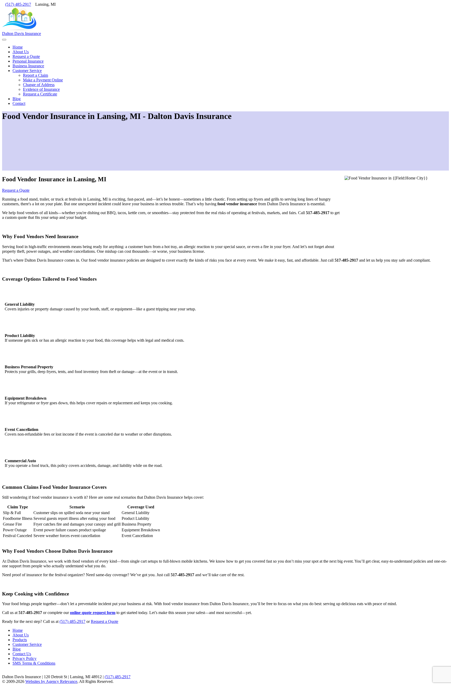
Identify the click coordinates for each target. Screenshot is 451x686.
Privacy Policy (25, 658)
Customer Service (27, 644)
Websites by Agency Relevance (51, 681)
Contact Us (22, 654)
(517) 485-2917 (18, 4)
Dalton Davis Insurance (21, 33)
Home (18, 630)
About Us (21, 635)
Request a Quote (15, 190)
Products (20, 639)
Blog (17, 649)
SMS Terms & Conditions (34, 663)
